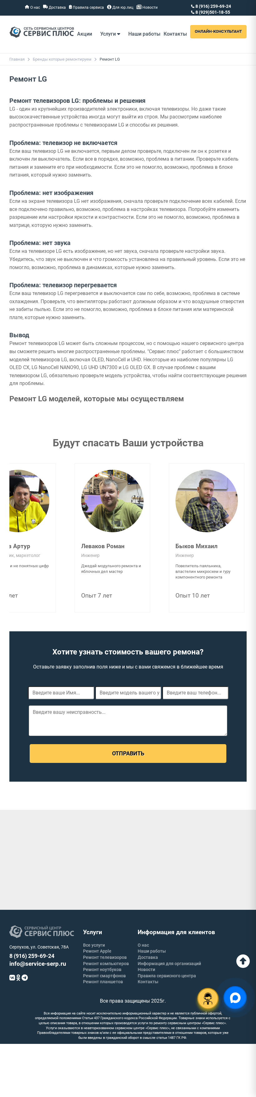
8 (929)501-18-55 (212, 12)
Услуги (108, 34)
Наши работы (144, 34)
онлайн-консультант (218, 31)
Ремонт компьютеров (106, 963)
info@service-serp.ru (37, 963)
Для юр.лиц (122, 7)
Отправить (128, 753)
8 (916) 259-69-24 (212, 6)
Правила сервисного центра (167, 975)
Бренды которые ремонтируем (62, 59)
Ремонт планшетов (103, 981)
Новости (149, 7)
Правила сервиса (88, 7)
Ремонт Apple (97, 951)
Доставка (57, 7)
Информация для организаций (169, 963)
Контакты (175, 34)
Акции (84, 34)
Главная (17, 59)
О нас (34, 7)
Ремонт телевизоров (105, 957)
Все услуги (94, 945)
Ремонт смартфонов (104, 975)
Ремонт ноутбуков (102, 969)
